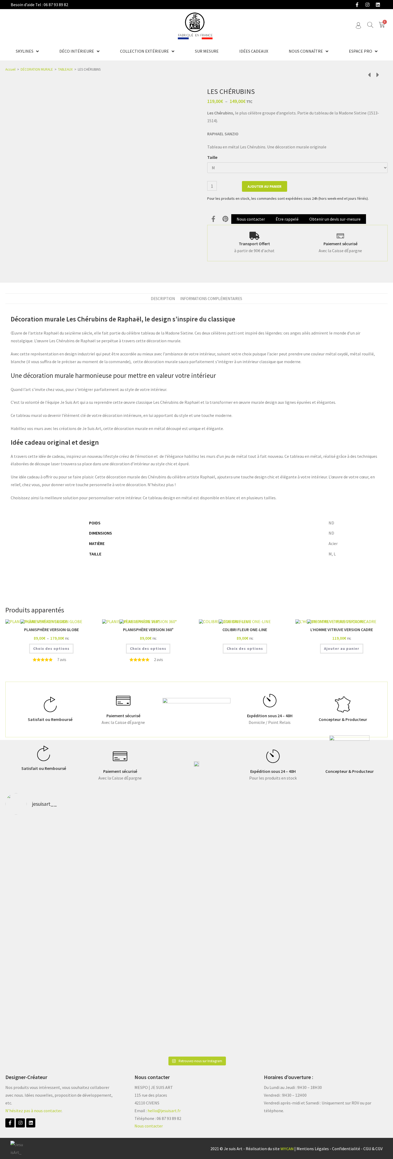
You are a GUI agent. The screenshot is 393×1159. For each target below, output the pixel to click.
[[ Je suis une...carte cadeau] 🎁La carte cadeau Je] (42, 936)
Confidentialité (346, 1148)
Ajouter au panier (265, 186)
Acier (333, 543)
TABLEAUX (65, 69)
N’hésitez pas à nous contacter (33, 1110)
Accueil (10, 69)
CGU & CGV (373, 1148)
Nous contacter (148, 1126)
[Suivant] (376, 75)
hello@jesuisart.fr (164, 1110)
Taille (212, 157)
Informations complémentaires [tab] (211, 298)
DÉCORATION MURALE (37, 69)
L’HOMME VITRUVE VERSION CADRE (341, 629)
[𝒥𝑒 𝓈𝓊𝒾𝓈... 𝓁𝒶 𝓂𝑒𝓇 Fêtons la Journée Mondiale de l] (273, 863)
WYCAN (287, 1148)
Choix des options (51, 648)
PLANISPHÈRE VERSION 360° (148, 629)
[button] (213, 219)
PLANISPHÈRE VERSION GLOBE (51, 629)
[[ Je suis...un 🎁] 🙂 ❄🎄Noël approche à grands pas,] (119, 936)
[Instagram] (367, 4)
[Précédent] (370, 75)
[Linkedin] (377, 4)
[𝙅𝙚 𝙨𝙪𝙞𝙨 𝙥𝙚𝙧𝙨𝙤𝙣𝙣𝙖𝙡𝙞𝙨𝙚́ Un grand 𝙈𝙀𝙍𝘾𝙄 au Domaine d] (196, 875)
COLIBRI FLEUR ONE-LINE (244, 629)
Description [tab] (163, 298)
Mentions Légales (312, 1148)
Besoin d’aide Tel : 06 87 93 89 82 (39, 4)
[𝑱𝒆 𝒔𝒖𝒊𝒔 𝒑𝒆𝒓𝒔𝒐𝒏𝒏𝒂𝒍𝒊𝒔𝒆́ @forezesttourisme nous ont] (350, 859)
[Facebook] (356, 4)
